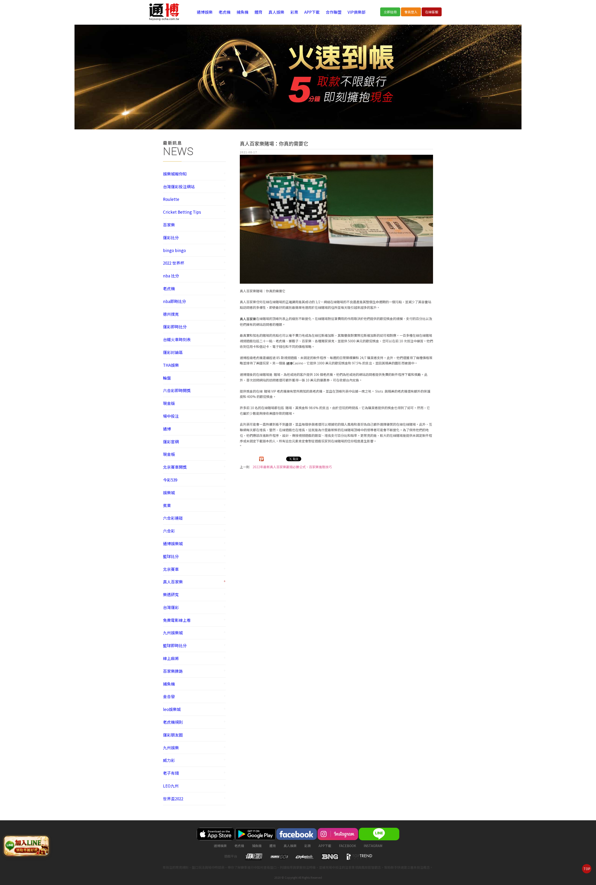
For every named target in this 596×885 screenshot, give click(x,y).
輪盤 (167, 378)
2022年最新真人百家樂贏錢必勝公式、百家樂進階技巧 (292, 466)
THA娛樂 (171, 365)
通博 (167, 429)
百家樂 (169, 225)
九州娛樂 (171, 747)
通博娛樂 (205, 12)
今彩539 (170, 480)
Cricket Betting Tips (182, 212)
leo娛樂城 (172, 709)
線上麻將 (171, 658)
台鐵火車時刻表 (177, 339)
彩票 (294, 12)
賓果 (167, 505)
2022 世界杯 (173, 263)
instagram (373, 845)
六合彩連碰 (173, 518)
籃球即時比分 (175, 645)
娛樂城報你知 (175, 174)
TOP (586, 868)
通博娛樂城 (173, 543)
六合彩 (169, 531)
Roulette (171, 199)
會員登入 (410, 12)
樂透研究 (171, 594)
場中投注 (171, 416)
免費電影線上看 (177, 620)
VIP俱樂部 (357, 12)
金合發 (169, 696)
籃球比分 (171, 556)
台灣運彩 (171, 607)
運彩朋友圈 (173, 735)
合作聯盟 (334, 12)
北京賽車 (171, 569)
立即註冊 (390, 12)
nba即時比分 (174, 301)
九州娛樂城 (173, 633)
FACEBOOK (347, 845)
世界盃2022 (173, 798)
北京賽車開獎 (175, 467)
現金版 (169, 403)
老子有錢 (171, 773)
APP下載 (312, 12)
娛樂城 (169, 492)
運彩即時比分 (175, 327)
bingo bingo (174, 250)
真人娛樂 (276, 12)
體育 (258, 12)
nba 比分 (171, 276)
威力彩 (169, 760)
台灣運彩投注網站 (179, 186)
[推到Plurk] (261, 459)
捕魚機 (242, 12)
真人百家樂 (173, 582)
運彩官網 (171, 441)
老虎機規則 (173, 722)
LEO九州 (171, 786)
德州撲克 (171, 314)
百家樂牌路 (173, 671)
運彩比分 (171, 237)
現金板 (169, 454)
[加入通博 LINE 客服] (26, 845)
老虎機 (224, 12)
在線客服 (431, 12)
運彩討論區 (173, 352)
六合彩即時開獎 (177, 390)
